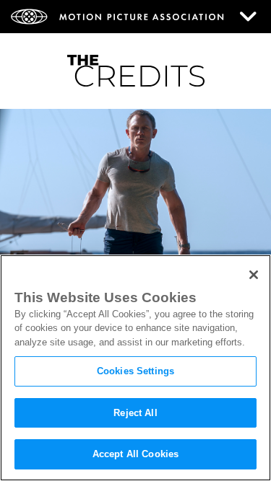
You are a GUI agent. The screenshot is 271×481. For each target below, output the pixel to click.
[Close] (254, 275)
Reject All (135, 412)
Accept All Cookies (135, 454)
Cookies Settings (135, 371)
